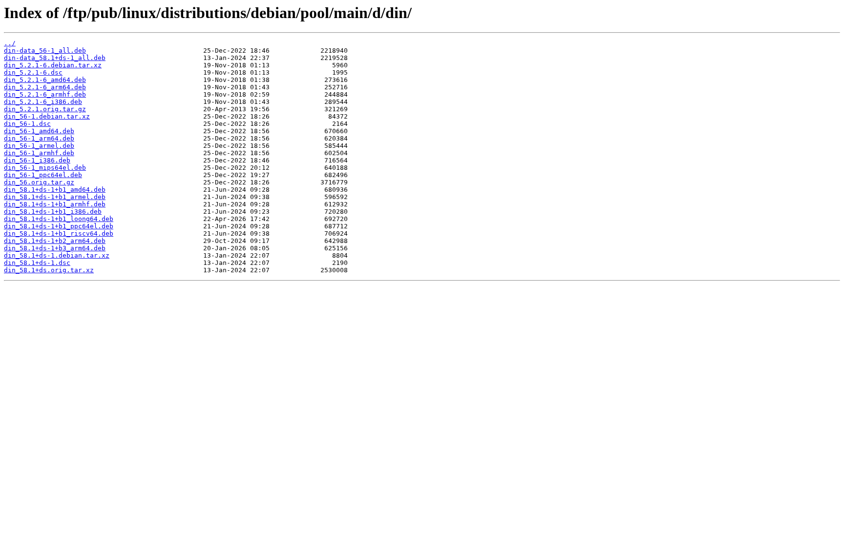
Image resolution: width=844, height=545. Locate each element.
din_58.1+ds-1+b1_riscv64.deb (58, 233)
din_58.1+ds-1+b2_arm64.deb (55, 240)
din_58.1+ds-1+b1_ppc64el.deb (58, 226)
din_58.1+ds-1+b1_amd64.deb (55, 189)
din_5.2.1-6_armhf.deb (45, 94)
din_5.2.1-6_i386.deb (43, 101)
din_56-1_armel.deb (39, 145)
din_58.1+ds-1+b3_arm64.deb (55, 248)
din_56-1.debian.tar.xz (47, 116)
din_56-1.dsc (27, 123)
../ (10, 43)
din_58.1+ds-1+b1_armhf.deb (55, 204)
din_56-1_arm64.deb (39, 138)
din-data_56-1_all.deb (45, 50)
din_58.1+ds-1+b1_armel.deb (55, 197)
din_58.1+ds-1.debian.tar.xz (56, 255)
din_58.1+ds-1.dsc (37, 262)
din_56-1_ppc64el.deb (43, 175)
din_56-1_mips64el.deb (45, 167)
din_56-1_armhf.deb (39, 153)
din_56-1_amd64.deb (39, 131)
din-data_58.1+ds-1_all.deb (55, 57)
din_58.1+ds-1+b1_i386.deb (53, 211)
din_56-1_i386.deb (37, 160)
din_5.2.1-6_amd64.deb (45, 79)
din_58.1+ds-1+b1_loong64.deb (58, 218)
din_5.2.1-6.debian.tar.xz (53, 65)
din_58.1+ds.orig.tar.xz (49, 270)
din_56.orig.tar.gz (39, 182)
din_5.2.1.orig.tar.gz (45, 109)
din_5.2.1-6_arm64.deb (45, 87)
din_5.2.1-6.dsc (33, 72)
